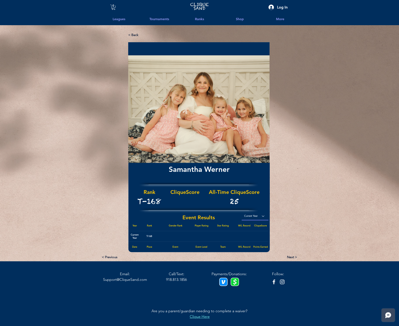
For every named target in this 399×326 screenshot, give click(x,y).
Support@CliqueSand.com (125, 279)
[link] (113, 7)
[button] (280, 19)
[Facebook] (274, 282)
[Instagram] (282, 282)
